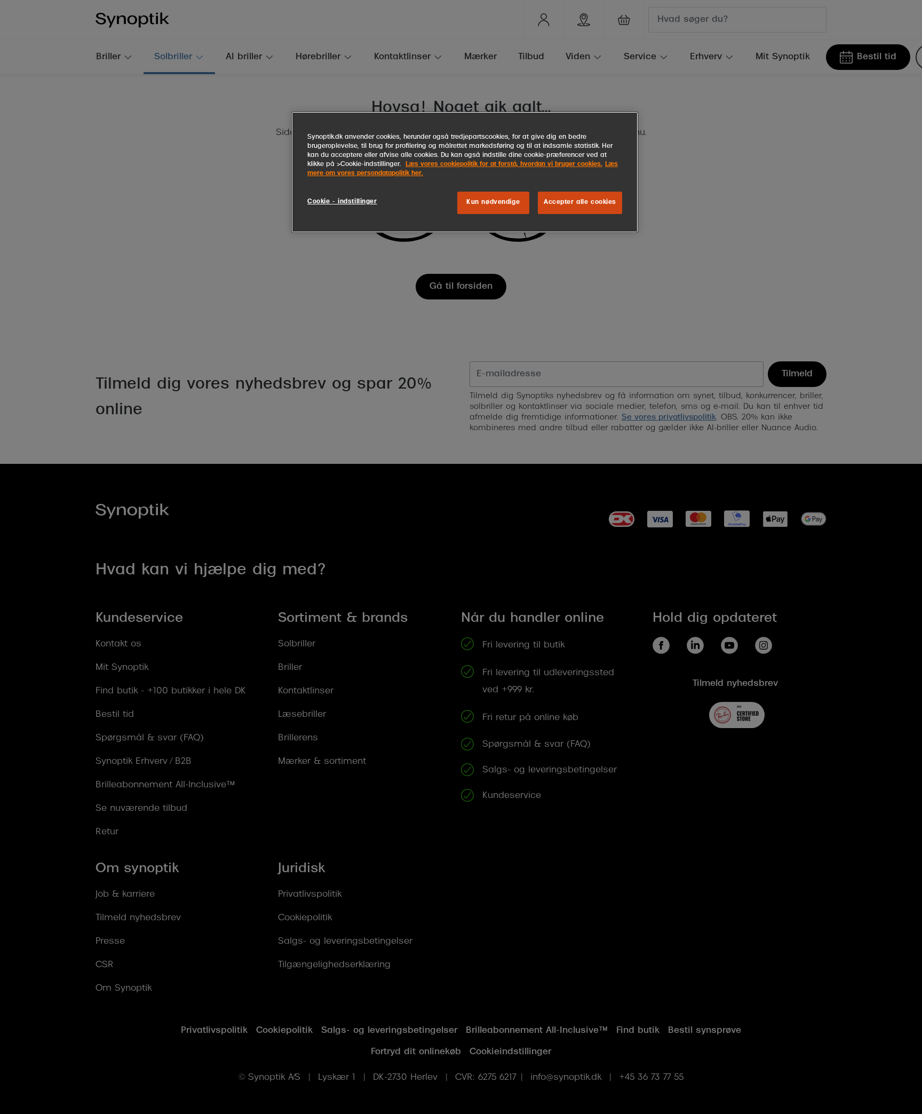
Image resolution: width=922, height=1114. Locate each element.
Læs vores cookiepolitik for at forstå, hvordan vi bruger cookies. (504, 164)
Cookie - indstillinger (342, 202)
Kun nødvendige (493, 202)
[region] (464, 172)
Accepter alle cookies (580, 202)
